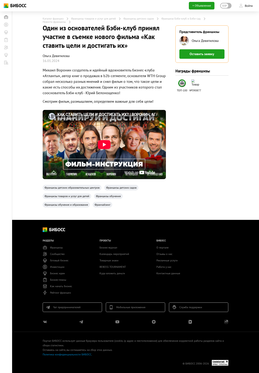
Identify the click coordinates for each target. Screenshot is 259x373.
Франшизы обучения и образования (66, 204)
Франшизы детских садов (138, 18)
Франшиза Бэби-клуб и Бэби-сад (181, 18)
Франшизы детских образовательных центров (72, 187)
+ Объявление (201, 5)
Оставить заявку (202, 54)
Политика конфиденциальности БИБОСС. (67, 354)
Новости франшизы (54, 22)
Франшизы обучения (108, 196)
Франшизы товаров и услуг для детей (93, 18)
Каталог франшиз (53, 18)
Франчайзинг (102, 204)
